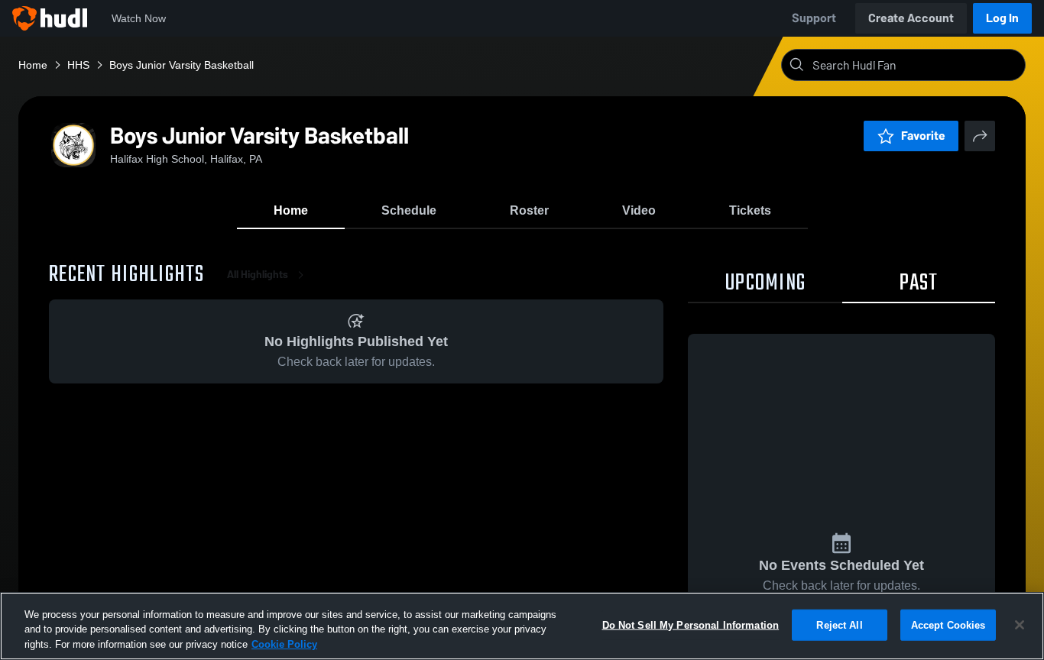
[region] (522, 626)
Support (814, 18)
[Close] (1019, 625)
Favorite (923, 135)
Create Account (911, 18)
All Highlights (257, 274)
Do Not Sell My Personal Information (691, 624)
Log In (1002, 18)
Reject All (839, 624)
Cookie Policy (284, 644)
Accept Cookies (948, 624)
